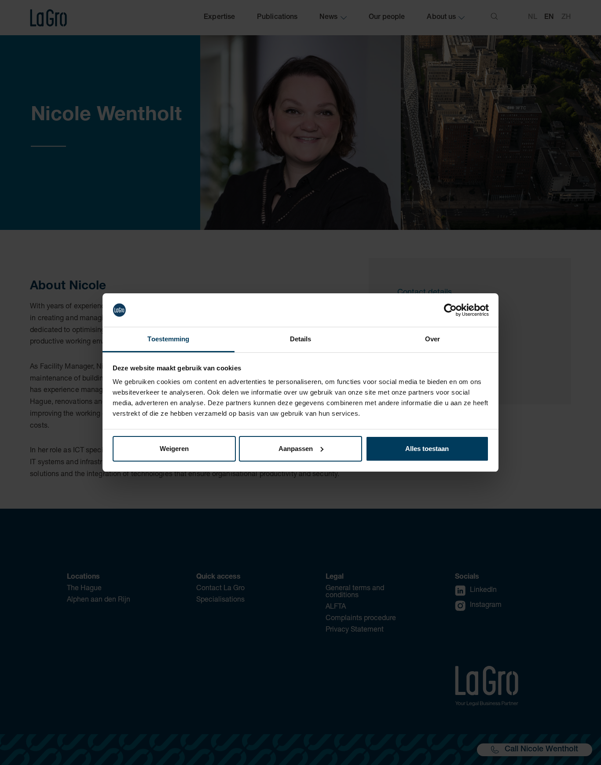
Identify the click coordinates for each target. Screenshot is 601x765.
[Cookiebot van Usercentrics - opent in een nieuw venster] (450, 310)
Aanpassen (296, 448)
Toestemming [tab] (168, 339)
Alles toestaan (427, 448)
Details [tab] (300, 339)
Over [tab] (432, 339)
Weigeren (174, 448)
